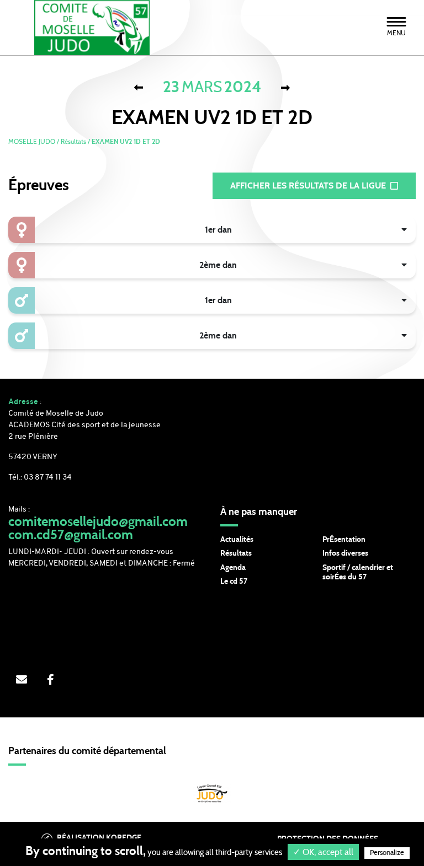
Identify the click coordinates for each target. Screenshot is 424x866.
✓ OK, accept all (323, 852)
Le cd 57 (233, 581)
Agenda (233, 568)
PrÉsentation (343, 540)
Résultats (236, 553)
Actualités (236, 540)
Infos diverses (345, 553)
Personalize (387, 853)
